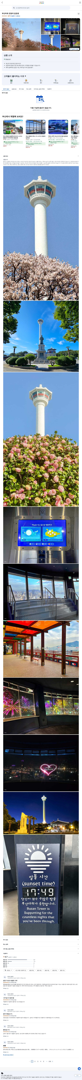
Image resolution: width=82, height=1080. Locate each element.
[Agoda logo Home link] (41, 2)
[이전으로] (29, 1061)
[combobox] (41, 8)
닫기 (78, 1075)
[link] (6, 89)
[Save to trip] (78, 13)
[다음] (52, 1061)
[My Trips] (79, 1068)
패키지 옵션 (5, 92)
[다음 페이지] (47, 1061)
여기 (13, 1078)
